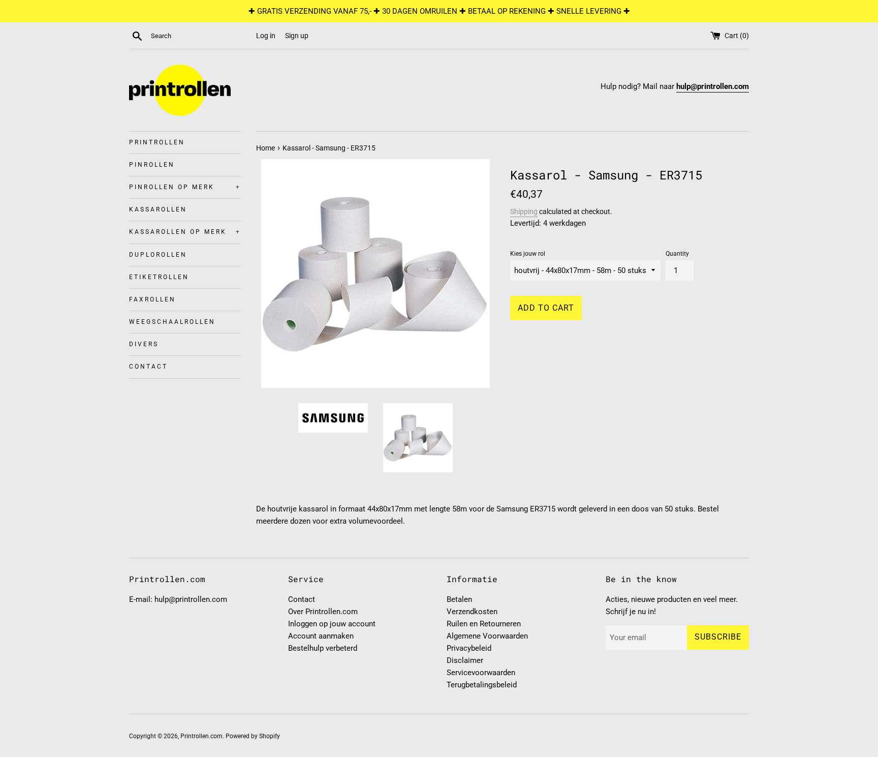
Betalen (459, 599)
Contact (148, 366)
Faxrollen (152, 299)
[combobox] (201, 36)
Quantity (677, 253)
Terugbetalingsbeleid (482, 684)
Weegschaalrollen (172, 321)
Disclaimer (465, 660)
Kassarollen (158, 209)
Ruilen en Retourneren (484, 623)
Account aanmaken (321, 636)
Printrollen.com (201, 736)
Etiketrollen (159, 277)
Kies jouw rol (527, 253)
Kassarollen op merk (185, 231)
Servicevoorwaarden (481, 672)
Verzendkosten (472, 611)
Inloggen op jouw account (331, 623)
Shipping (524, 211)
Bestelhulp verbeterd (322, 648)
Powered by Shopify (253, 736)
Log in (265, 36)
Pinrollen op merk (185, 187)
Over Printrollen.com (323, 611)
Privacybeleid (469, 648)
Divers (144, 344)
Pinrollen (152, 164)
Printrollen (157, 142)
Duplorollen (158, 254)
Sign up (296, 36)
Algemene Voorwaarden (487, 636)
